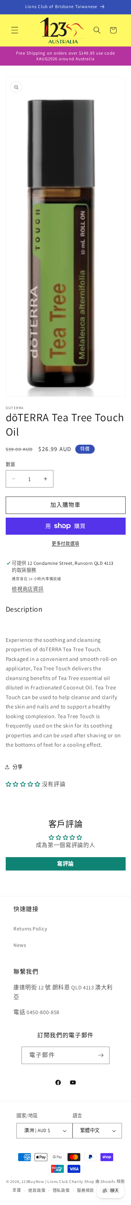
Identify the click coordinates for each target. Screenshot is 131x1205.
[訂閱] (101, 1055)
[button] (15, 30)
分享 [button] (17, 766)
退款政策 (36, 1190)
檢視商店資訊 (27, 589)
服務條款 (85, 1190)
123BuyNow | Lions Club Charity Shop (57, 1181)
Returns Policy (30, 928)
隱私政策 (61, 1190)
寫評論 (65, 863)
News (19, 945)
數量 (10, 464)
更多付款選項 (65, 543)
